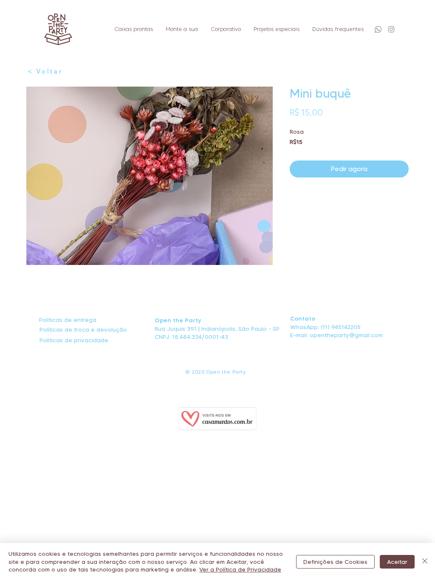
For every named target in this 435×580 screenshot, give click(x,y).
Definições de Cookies (335, 562)
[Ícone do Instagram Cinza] (391, 29)
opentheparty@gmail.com (346, 335)
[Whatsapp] (378, 29)
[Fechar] (425, 561)
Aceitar (397, 562)
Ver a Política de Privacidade (240, 569)
